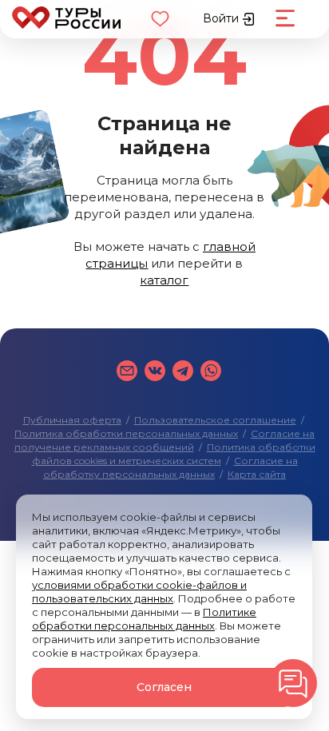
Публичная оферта (72, 420)
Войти (222, 18)
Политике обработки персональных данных (144, 619)
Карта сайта (257, 474)
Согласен (164, 687)
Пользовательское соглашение (215, 420)
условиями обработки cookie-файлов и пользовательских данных (139, 591)
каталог (164, 280)
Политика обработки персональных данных (126, 433)
